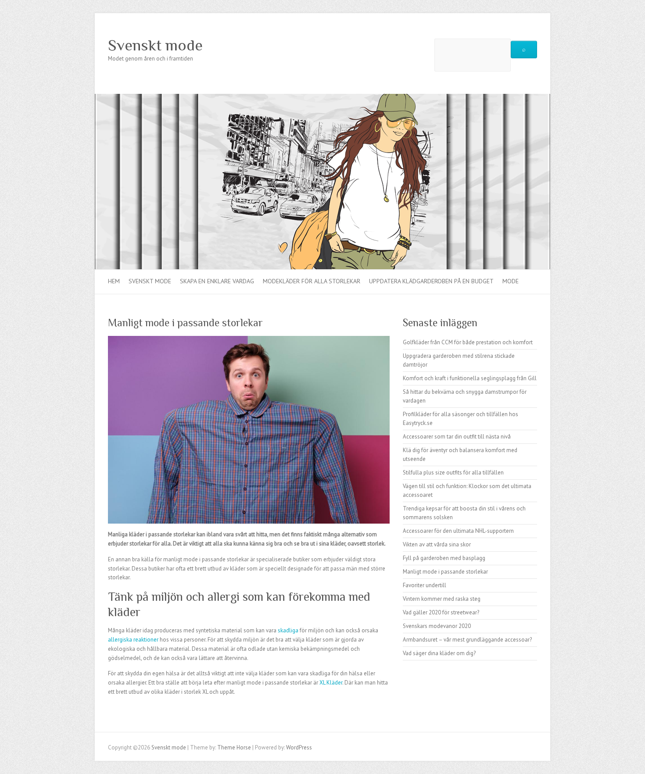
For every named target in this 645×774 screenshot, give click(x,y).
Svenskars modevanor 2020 (437, 626)
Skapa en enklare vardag (217, 281)
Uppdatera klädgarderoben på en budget (431, 281)
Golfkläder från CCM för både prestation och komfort (468, 342)
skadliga (288, 630)
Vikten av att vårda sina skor (437, 544)
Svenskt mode (155, 45)
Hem (114, 281)
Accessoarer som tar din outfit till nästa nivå (457, 436)
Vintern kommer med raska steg (441, 599)
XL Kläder (330, 682)
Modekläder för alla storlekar (311, 281)
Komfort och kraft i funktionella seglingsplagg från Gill (470, 378)
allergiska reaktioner (133, 639)
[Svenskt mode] (322, 98)
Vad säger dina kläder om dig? (439, 653)
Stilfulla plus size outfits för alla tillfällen (453, 472)
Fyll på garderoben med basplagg (444, 558)
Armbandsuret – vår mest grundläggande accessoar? (467, 639)
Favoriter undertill (424, 585)
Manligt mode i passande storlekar (445, 571)
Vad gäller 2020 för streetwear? (441, 612)
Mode (510, 281)
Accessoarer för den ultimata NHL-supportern (458, 531)
